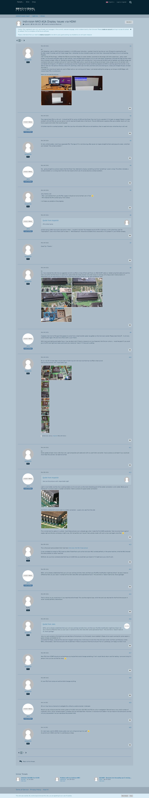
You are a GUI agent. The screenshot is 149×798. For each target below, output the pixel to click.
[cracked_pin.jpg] (54, 520)
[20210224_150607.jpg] (87, 285)
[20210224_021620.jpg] (87, 83)
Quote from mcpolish (51, 220)
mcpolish (27, 24)
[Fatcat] (96, 779)
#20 (130, 727)
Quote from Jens (49, 624)
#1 (130, 46)
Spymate (23, 779)
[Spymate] (18, 779)
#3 (130, 140)
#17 (130, 653)
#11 (130, 447)
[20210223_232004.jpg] (56, 83)
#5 (130, 190)
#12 (130, 472)
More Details (125, 796)
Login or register (121, 2)
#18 (130, 677)
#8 (130, 267)
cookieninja (63, 779)
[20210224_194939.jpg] (45, 424)
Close (131, 796)
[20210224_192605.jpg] (45, 389)
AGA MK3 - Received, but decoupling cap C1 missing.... (115, 777)
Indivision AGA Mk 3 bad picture (78, 548)
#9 (130, 332)
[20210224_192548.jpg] (45, 406)
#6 (130, 215)
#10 (130, 357)
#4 (130, 165)
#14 (130, 569)
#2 (130, 116)
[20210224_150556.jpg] (56, 285)
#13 (130, 544)
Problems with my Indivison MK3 (70, 777)
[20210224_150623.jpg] (56, 299)
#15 (130, 594)
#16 (130, 619)
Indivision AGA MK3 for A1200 (30, 777)
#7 (130, 243)
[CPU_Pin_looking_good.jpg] (50, 498)
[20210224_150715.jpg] (56, 314)
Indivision (23, 781)
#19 (130, 702)
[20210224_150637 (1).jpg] (87, 299)
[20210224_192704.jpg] (56, 372)
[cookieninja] (57, 779)
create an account (107, 29)
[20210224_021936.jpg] (56, 98)
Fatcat (100, 779)
